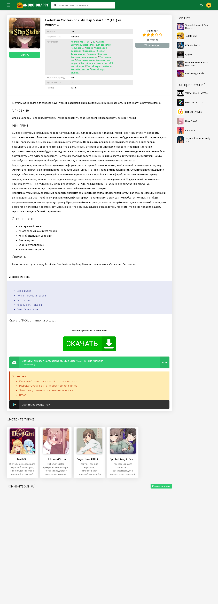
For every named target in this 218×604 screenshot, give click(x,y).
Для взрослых (103, 44)
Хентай (101, 50)
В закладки (154, 45)
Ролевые (91, 53)
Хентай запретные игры (94, 63)
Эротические (78, 53)
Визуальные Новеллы (82, 44)
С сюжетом (89, 50)
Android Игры (78, 41)
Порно (89, 47)
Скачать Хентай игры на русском (89, 55)
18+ (89, 41)
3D (94, 41)
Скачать (24, 54)
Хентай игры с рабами (98, 66)
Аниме (100, 41)
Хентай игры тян (80, 69)
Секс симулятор (85, 60)
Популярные (77, 47)
